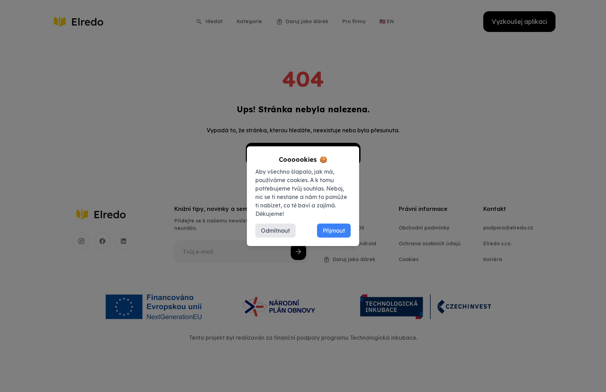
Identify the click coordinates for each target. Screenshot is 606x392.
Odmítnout (275, 230)
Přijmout (334, 230)
